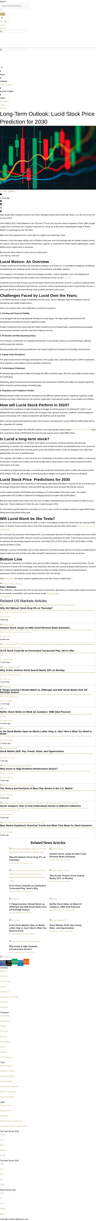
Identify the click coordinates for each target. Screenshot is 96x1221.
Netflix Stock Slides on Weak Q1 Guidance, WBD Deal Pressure (65, 905)
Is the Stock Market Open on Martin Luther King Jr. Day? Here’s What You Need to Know (27, 928)
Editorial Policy (6, 1111)
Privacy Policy (6, 1105)
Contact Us (4, 992)
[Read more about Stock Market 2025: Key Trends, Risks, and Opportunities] (58, 920)
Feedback (4, 1007)
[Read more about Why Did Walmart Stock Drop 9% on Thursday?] (28, 850)
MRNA (2, 1209)
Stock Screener (6, 1066)
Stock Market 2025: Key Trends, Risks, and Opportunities (66, 926)
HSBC (2, 1185)
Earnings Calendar (7, 1071)
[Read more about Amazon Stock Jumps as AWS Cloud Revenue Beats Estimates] (56, 849)
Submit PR (4, 1002)
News (2, 1047)
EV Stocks (4, 1031)
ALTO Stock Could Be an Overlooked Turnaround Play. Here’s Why (27, 887)
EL (1, 1198)
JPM (2, 1164)
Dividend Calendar (7, 1076)
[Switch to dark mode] (2, 18)
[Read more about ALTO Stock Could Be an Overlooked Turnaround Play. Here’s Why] (28, 875)
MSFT (2, 1145)
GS (1, 1179)
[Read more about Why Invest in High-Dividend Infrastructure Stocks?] (24, 941)
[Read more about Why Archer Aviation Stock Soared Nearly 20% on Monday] (59, 870)
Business (3, 1036)
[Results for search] (48, 10)
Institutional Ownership (9, 1086)
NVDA (2, 1135)
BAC (2, 1169)
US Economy (5, 1021)
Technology (5, 1042)
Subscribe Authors (7, 1097)
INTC (2, 1204)
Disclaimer (4, 1116)
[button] (48, 47)
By (7, 191)
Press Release (6, 1057)
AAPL (2, 1140)
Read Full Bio (53, 593)
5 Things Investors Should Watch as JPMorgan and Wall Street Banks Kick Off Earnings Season (28, 907)
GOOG (2, 1155)
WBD (2, 1214)
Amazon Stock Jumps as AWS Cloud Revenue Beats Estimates (68, 855)
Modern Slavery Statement (11, 1121)
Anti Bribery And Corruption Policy (14, 1126)
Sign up (3, 28)
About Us (3, 971)
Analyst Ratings (6, 1081)
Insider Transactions (8, 1092)
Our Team (4, 976)
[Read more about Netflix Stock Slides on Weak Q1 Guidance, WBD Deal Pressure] (53, 899)
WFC (2, 1174)
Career (3, 987)
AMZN (2, 1150)
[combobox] (14, 6)
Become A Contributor (9, 997)
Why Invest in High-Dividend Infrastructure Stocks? (23, 947)
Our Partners (5, 981)
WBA (2, 1193)
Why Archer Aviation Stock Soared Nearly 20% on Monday (67, 877)
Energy (3, 1026)
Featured (3, 1052)
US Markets (5, 597)
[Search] (2, 14)
